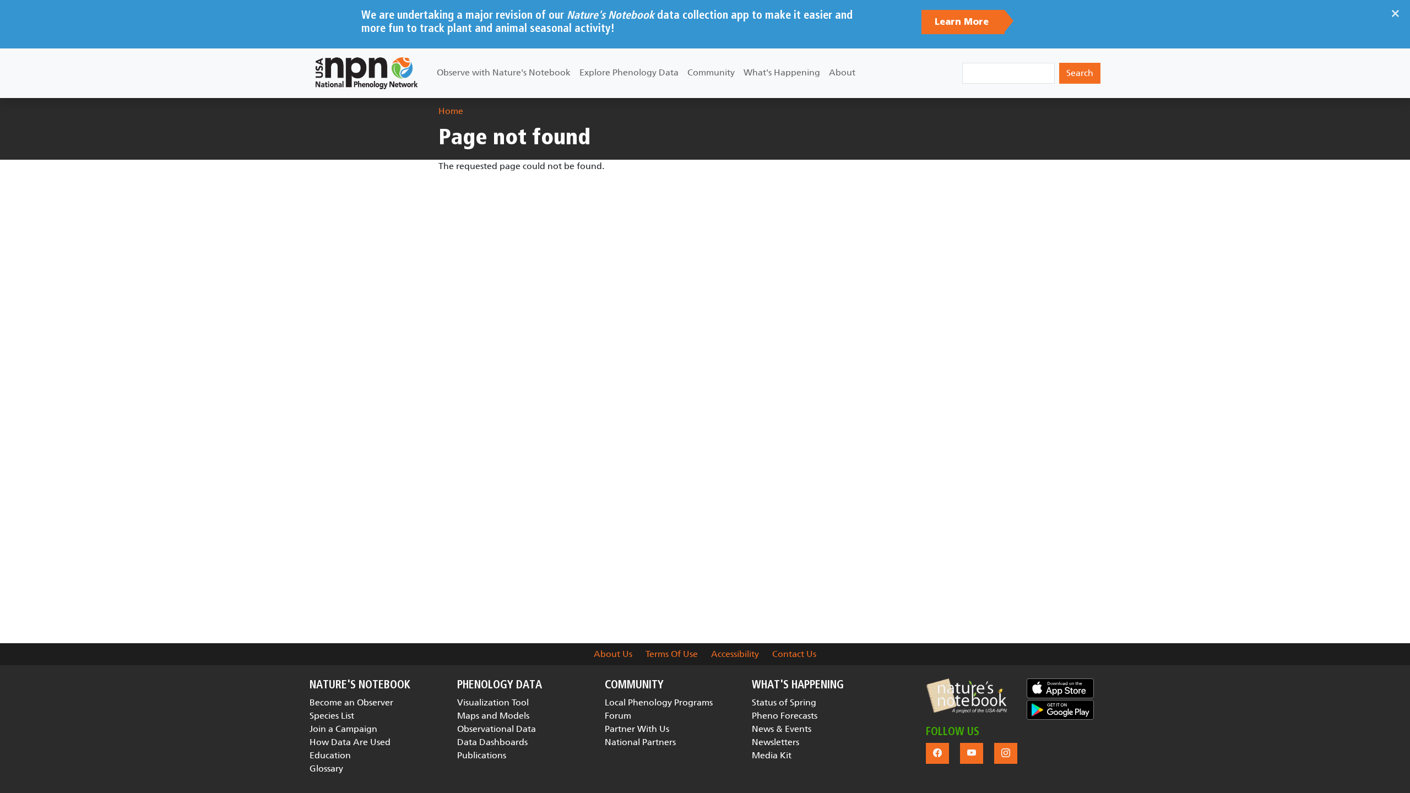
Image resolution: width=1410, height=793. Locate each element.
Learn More (963, 22)
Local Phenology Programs (659, 702)
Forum (618, 715)
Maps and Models (493, 715)
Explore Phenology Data (629, 72)
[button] (966, 695)
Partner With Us (637, 729)
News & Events (781, 729)
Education (330, 755)
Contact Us (794, 654)
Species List (332, 715)
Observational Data (496, 729)
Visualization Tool (493, 702)
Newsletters (775, 742)
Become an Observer (351, 702)
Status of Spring (784, 702)
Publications (481, 755)
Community (711, 72)
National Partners (640, 742)
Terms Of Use (672, 654)
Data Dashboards (492, 742)
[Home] (367, 73)
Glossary (326, 768)
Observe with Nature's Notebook (504, 72)
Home (450, 111)
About (842, 72)
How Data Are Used (350, 742)
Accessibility (735, 654)
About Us (613, 654)
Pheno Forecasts (784, 715)
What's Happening (782, 72)
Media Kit (771, 755)
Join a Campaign (343, 729)
